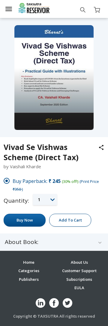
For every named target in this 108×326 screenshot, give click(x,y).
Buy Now (24, 220)
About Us (79, 262)
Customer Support (79, 270)
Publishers (29, 279)
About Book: (21, 242)
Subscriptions (79, 279)
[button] (45, 199)
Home (28, 262)
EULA (79, 287)
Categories (28, 270)
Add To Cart (70, 220)
